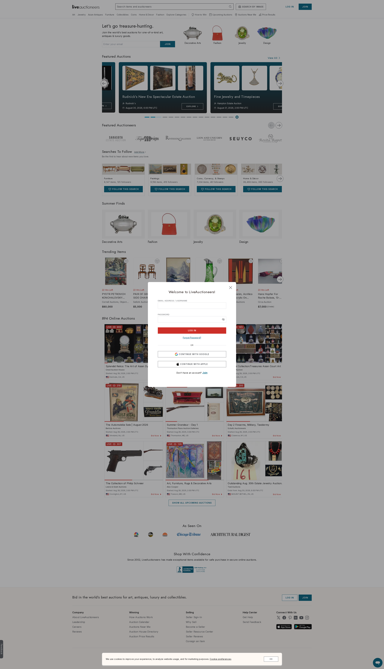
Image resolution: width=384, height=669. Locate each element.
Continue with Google (194, 354)
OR (192, 345)
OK (271, 659)
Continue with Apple (194, 364)
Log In (192, 330)
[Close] (230, 287)
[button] (223, 319)
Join (204, 372)
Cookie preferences (220, 659)
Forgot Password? (192, 337)
